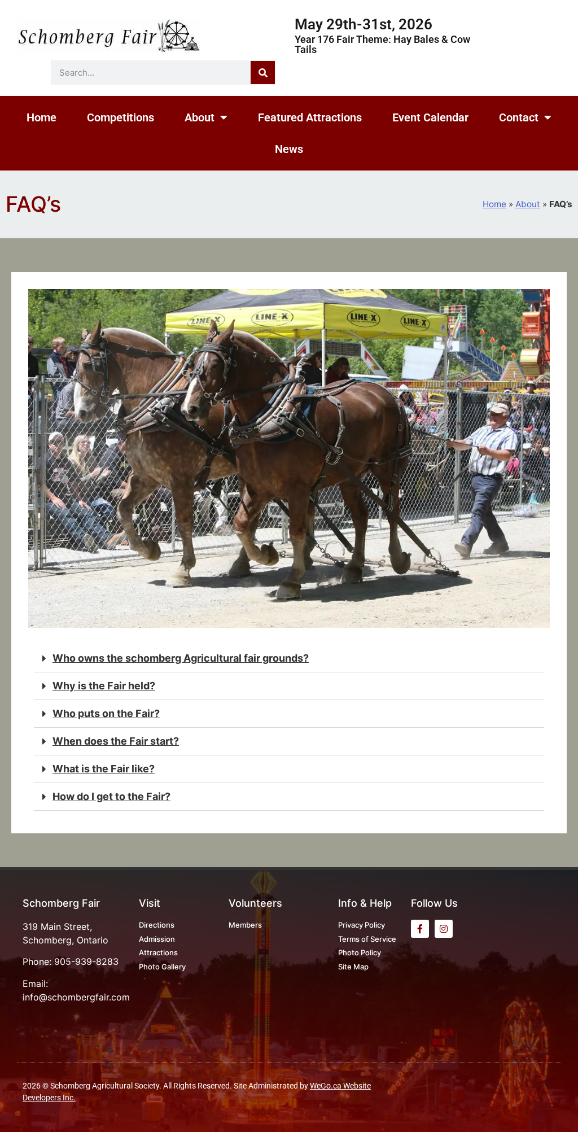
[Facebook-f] (420, 929)
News (289, 149)
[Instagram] (444, 929)
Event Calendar (430, 117)
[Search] (263, 72)
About (199, 117)
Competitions (120, 117)
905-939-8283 (86, 961)
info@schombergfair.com (76, 997)
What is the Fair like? (103, 769)
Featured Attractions (310, 117)
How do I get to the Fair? (111, 796)
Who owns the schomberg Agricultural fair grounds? (180, 658)
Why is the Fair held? (103, 686)
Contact (518, 117)
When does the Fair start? (115, 741)
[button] (289, 658)
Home (41, 117)
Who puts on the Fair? (106, 713)
